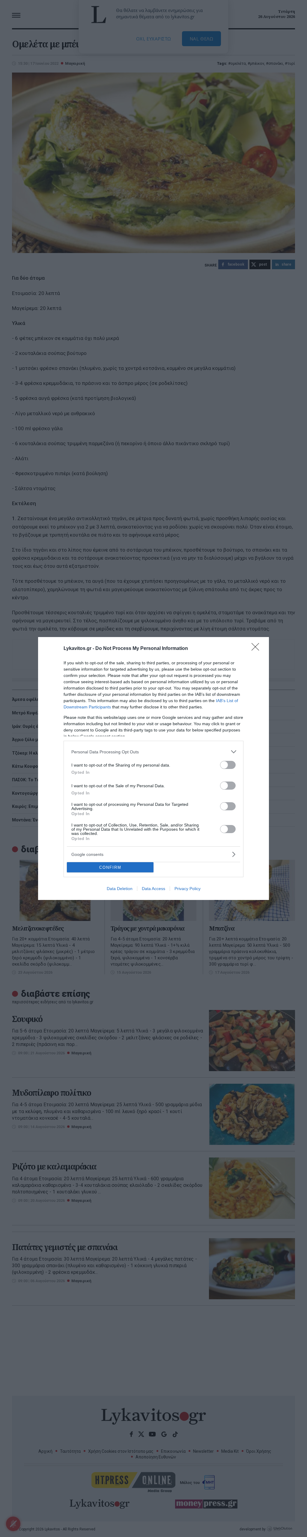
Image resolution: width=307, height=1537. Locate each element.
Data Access (153, 888)
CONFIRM (110, 867)
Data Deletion (120, 888)
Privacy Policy (187, 888)
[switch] (228, 765)
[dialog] (153, 768)
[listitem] (153, 752)
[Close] (257, 648)
